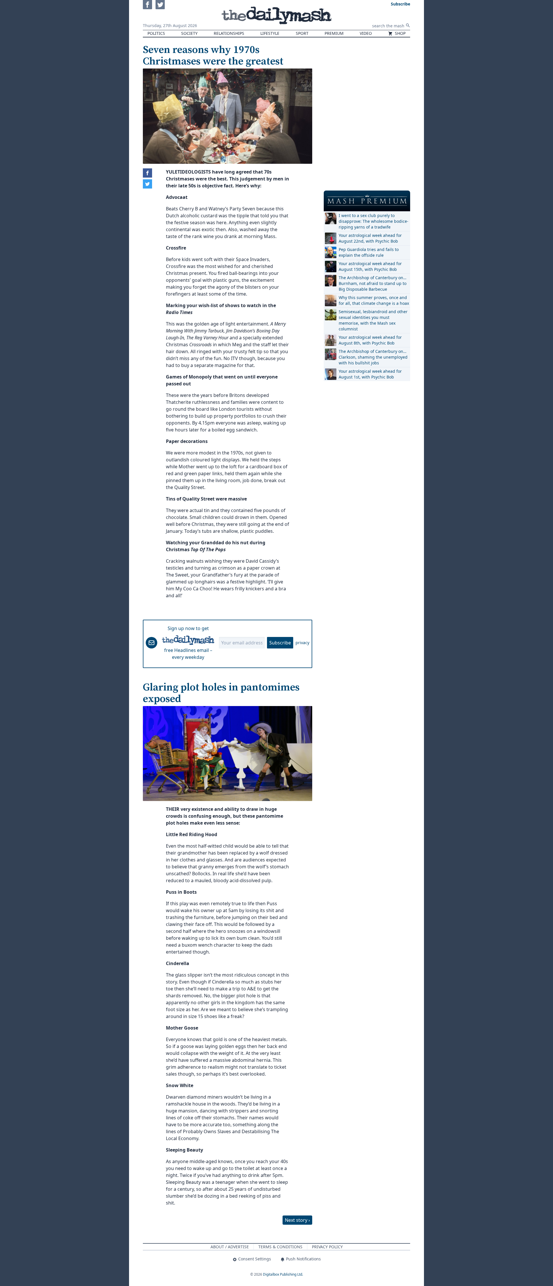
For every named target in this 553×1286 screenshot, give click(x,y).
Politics (156, 33)
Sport (302, 33)
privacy (302, 642)
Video (366, 33)
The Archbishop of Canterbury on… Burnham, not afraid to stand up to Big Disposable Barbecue (372, 283)
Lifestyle (269, 33)
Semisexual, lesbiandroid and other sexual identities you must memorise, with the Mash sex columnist (373, 320)
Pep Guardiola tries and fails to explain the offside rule (369, 252)
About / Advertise (230, 1246)
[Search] (408, 25)
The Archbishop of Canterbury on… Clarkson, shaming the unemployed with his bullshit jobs (373, 357)
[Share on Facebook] (147, 173)
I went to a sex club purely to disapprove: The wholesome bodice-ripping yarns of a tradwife (373, 221)
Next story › (297, 1220)
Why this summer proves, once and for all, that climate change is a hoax (374, 300)
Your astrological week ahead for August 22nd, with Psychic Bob (370, 238)
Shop (400, 33)
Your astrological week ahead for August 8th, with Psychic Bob (370, 340)
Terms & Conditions (280, 1246)
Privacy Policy (327, 1246)
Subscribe (280, 643)
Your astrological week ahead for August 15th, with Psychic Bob (370, 266)
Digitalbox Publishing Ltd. (283, 1274)
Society (189, 33)
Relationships (229, 33)
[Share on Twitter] (147, 184)
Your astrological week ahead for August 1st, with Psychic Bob (370, 374)
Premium (334, 33)
